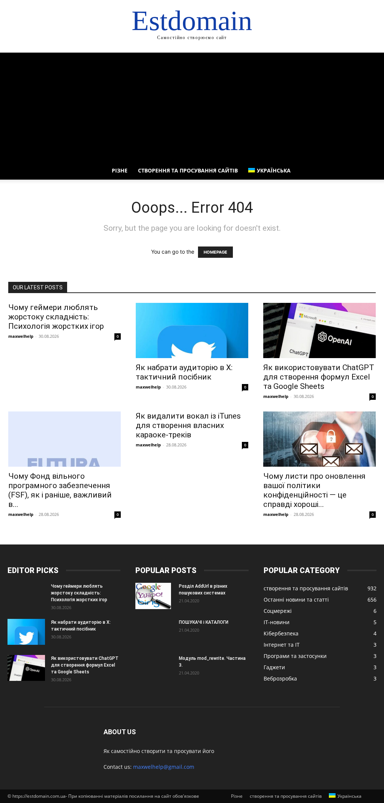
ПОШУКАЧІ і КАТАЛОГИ (203, 622)
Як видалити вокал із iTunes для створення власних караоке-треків (188, 425)
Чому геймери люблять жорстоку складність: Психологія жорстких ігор (56, 317)
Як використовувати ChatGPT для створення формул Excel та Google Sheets (318, 377)
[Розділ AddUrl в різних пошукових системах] (153, 596)
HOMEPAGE (215, 252)
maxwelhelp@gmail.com (163, 766)
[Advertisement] (192, 105)
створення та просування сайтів (188, 170)
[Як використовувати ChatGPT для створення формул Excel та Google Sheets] (319, 330)
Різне (120, 170)
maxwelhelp (20, 336)
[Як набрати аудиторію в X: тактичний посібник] (192, 330)
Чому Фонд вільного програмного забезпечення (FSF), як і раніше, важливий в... (60, 490)
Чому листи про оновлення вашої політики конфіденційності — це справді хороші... (314, 490)
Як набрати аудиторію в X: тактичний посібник (184, 372)
